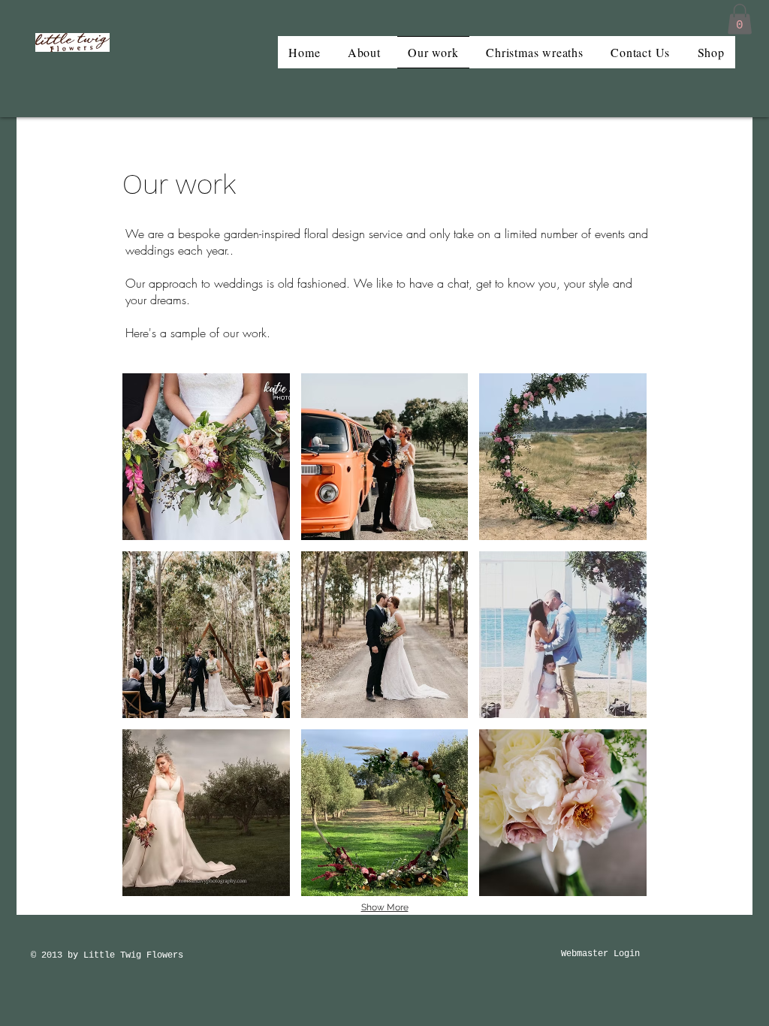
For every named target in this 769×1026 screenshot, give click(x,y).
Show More (385, 907)
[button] (739, 19)
